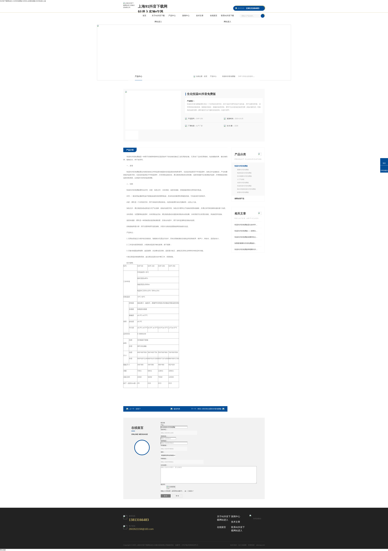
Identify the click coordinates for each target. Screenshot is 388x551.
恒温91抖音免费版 (228, 76)
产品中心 (172, 16)
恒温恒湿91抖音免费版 (244, 186)
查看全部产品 (239, 198)
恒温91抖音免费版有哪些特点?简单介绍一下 (248, 237)
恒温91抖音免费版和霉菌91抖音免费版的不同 (248, 249)
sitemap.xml (260, 545)
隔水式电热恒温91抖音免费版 (246, 189)
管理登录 (251, 545)
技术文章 (199, 16)
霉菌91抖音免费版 (243, 169)
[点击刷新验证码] (171, 487)
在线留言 (213, 16)
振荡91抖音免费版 (243, 192)
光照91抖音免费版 (243, 182)
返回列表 (177, 409)
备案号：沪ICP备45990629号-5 (186, 545)
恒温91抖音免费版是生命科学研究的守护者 (248, 225)
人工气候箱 (240, 179)
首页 (144, 16)
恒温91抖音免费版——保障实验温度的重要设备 (248, 231)
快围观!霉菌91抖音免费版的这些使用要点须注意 (248, 243)
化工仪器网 (242, 545)
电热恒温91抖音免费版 (244, 173)
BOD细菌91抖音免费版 (244, 176)
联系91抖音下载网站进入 (227, 19)
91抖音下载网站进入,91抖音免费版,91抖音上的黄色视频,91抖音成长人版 (23, 1)
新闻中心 (186, 16)
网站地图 (3, 550)
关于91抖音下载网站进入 (158, 19)
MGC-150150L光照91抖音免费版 (209, 409)
